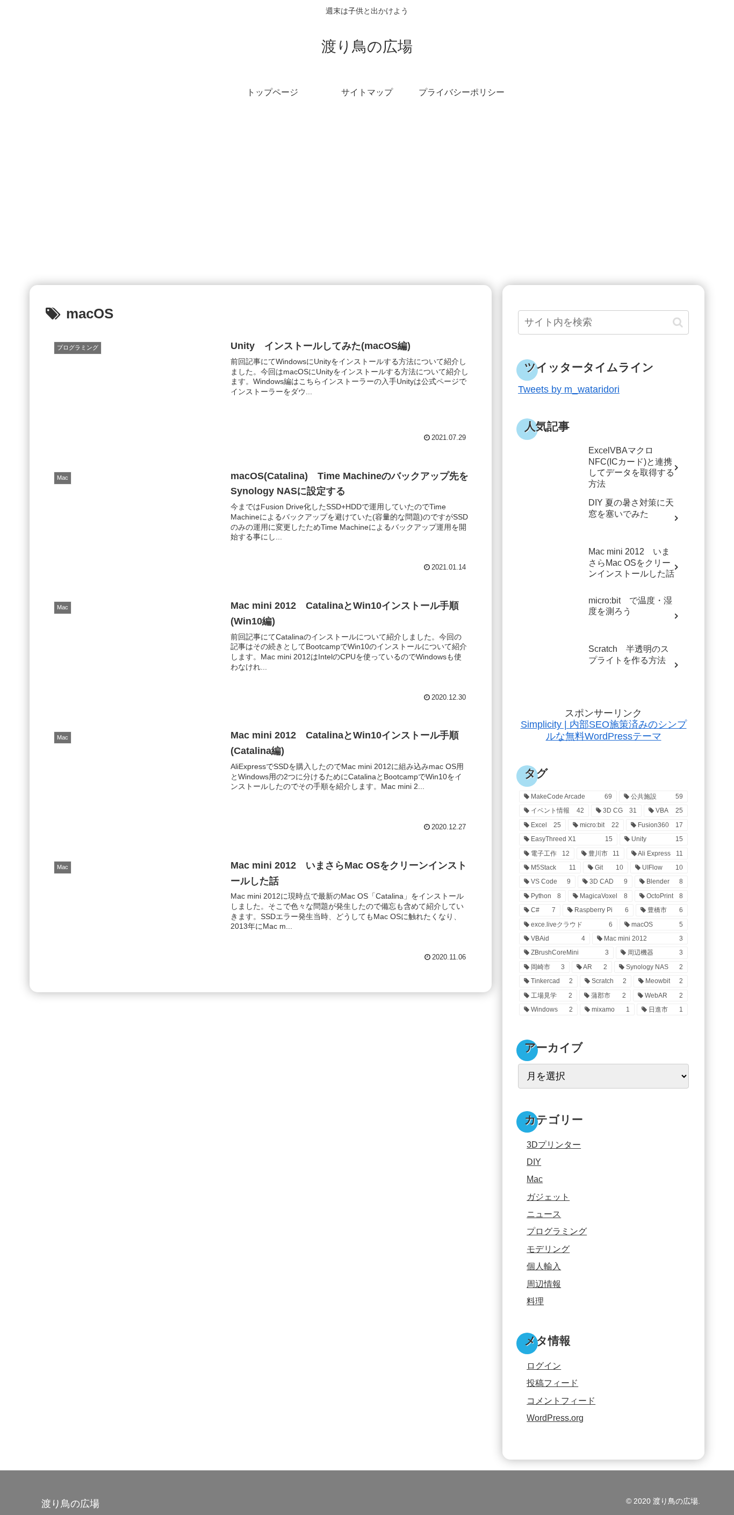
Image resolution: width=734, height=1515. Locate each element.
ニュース (544, 1214)
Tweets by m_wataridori (569, 389)
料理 (535, 1300)
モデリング (548, 1248)
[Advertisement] (367, 197)
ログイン (544, 1365)
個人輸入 (544, 1266)
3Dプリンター (554, 1144)
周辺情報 (544, 1283)
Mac (535, 1179)
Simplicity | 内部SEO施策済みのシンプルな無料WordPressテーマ (604, 730)
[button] (677, 322)
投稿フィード (552, 1383)
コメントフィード (561, 1400)
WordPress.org (555, 1417)
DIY (534, 1161)
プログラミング (557, 1231)
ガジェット (548, 1196)
